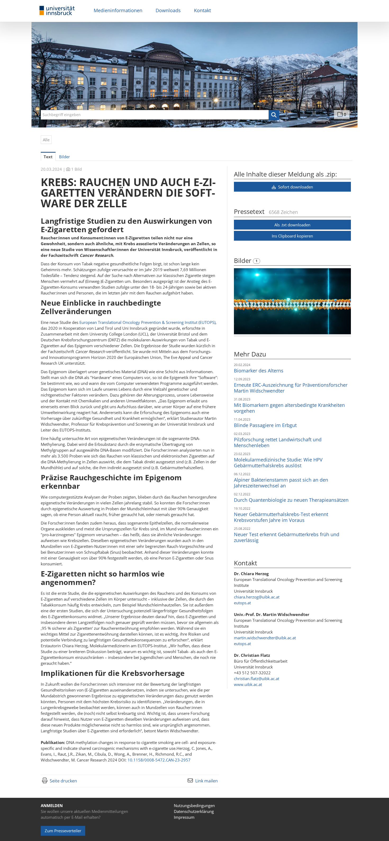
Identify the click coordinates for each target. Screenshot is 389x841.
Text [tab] (48, 156)
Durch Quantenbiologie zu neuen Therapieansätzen (291, 500)
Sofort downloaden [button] (295, 187)
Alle (46, 139)
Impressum (184, 817)
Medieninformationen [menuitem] (118, 10)
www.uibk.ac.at (248, 684)
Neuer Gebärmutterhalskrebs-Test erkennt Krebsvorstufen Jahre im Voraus (281, 517)
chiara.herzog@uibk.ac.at (256, 597)
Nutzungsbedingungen (194, 805)
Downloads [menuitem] (168, 10)
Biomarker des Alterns (258, 370)
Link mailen (206, 781)
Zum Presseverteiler (63, 830)
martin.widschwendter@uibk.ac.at (265, 637)
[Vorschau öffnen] (292, 301)
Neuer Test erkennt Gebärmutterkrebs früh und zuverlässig (286, 537)
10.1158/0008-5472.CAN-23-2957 (159, 760)
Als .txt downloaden (292, 224)
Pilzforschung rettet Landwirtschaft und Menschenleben (278, 442)
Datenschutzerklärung (194, 811)
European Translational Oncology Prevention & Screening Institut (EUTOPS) (147, 322)
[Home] (57, 11)
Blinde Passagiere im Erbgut (265, 425)
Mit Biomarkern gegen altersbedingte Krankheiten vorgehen (289, 408)
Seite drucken (63, 781)
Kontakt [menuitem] (202, 10)
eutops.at (242, 602)
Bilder (243, 260)
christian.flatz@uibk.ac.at (256, 678)
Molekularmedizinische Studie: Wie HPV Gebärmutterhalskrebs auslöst (278, 462)
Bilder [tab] (64, 156)
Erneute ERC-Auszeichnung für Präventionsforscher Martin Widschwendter (290, 388)
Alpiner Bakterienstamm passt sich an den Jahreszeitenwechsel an (281, 483)
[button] (274, 115)
